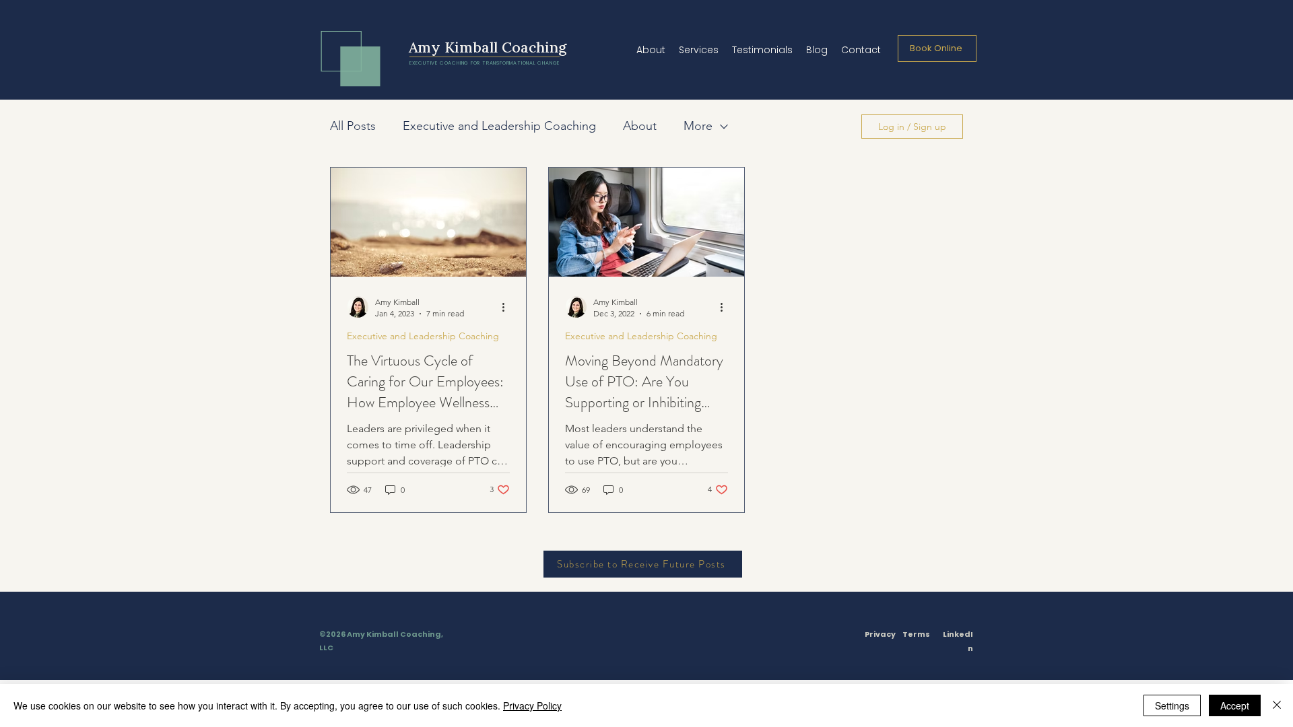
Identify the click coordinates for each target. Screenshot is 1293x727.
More (698, 125)
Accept (1234, 705)
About (640, 125)
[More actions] (508, 307)
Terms (916, 634)
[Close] (1277, 705)
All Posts (353, 125)
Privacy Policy (532, 705)
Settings (1172, 705)
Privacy (880, 634)
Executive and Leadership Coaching (499, 125)
